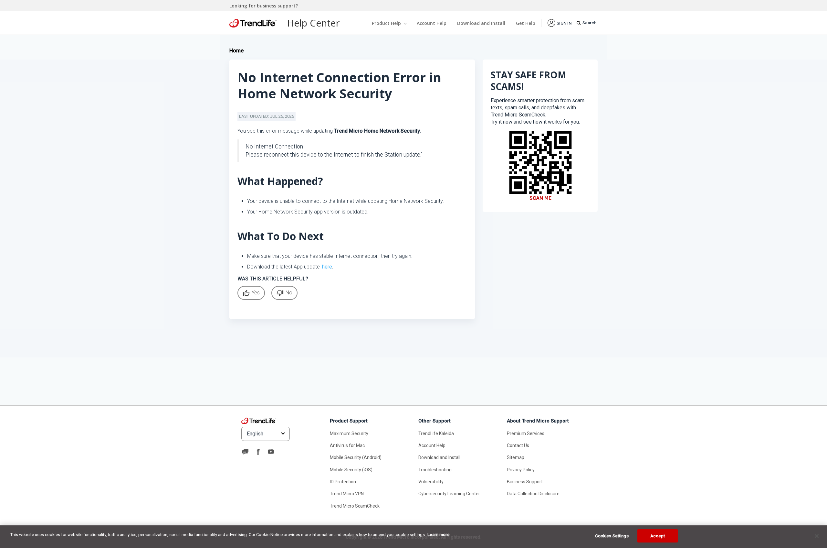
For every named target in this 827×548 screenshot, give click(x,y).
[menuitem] (559, 22)
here (327, 267)
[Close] (817, 536)
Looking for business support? (263, 6)
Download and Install (481, 23)
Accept (657, 535)
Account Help (431, 23)
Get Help (525, 23)
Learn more (438, 534)
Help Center (313, 22)
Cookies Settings (612, 535)
